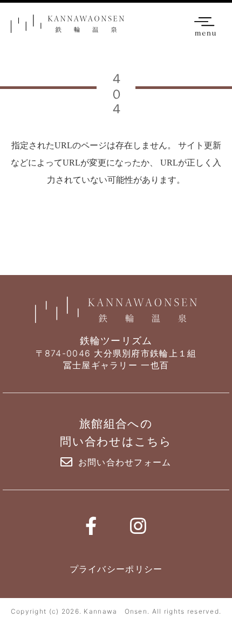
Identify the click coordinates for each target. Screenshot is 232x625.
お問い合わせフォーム (125, 462)
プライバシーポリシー (116, 569)
